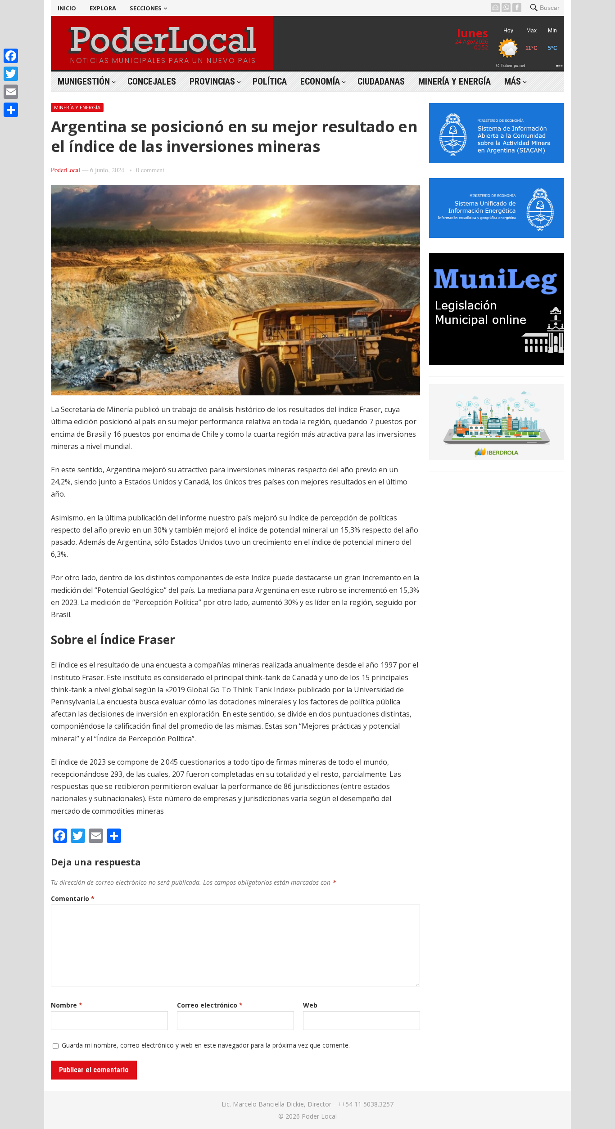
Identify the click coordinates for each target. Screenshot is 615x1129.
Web (310, 1005)
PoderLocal (65, 170)
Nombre (66, 1005)
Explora (103, 8)
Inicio (67, 8)
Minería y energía (454, 81)
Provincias (212, 81)
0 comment (150, 170)
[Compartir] (11, 110)
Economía (320, 81)
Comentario (73, 898)
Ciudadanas (381, 81)
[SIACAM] (496, 161)
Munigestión (84, 81)
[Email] (11, 92)
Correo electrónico (210, 1005)
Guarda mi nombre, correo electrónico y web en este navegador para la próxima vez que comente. (206, 1045)
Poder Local (319, 1116)
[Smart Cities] (496, 457)
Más (512, 81)
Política (270, 81)
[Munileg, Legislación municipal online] (496, 362)
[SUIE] (496, 235)
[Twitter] (11, 74)
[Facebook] (11, 56)
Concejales (151, 81)
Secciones (146, 8)
